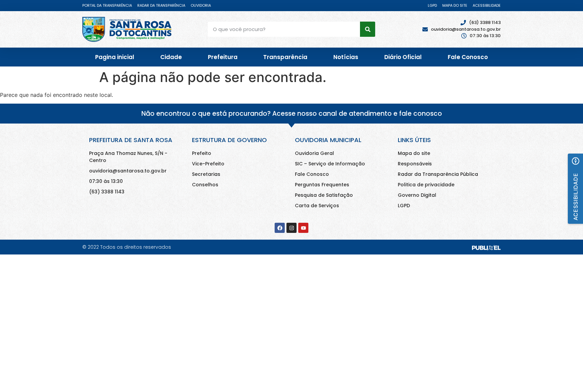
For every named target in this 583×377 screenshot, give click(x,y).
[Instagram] (291, 228)
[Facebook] (280, 228)
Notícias (345, 57)
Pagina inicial (114, 57)
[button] (575, 189)
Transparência (285, 57)
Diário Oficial (403, 57)
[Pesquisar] (367, 29)
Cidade (171, 57)
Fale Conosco (468, 57)
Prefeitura (223, 57)
